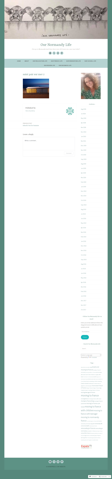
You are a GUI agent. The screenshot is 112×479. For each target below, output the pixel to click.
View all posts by (30, 111)
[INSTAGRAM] (58, 462)
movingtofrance (85, 399)
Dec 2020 (83, 145)
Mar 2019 (83, 232)
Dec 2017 (83, 300)
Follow (85, 337)
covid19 (94, 376)
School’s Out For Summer (31, 124)
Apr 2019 (83, 227)
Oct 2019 (83, 200)
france (85, 381)
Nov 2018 (83, 250)
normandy (83, 423)
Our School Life (90, 61)
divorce (89, 379)
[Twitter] (54, 53)
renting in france (99, 431)
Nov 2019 (83, 196)
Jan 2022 (83, 136)
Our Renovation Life (73, 61)
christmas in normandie (88, 376)
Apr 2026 (83, 123)
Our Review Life (49, 65)
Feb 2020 (83, 182)
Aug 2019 (83, 209)
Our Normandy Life (56, 45)
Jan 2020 (83, 186)
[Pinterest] (62, 53)
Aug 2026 (83, 109)
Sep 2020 (83, 159)
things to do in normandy (89, 435)
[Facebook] (50, 53)
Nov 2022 (83, 132)
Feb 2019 (83, 237)
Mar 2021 (83, 141)
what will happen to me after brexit (91, 440)
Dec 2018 (83, 246)
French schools (85, 383)
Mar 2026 (83, 127)
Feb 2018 (83, 291)
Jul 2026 (83, 114)
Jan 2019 (83, 241)
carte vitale (88, 374)
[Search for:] (92, 348)
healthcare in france (93, 383)
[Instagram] (58, 53)
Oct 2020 (83, 155)
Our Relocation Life (40, 61)
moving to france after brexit (95, 398)
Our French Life (56, 61)
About (27, 61)
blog (91, 367)
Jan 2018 (83, 296)
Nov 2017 (83, 305)
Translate (94, 357)
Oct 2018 (83, 255)
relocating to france (93, 426)
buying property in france (91, 372)
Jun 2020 (83, 168)
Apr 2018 (83, 282)
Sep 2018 (83, 259)
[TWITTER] (54, 462)
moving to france (90, 395)
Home (19, 61)
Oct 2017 (83, 310)
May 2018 (83, 278)
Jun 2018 (83, 273)
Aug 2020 (83, 164)
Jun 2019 (83, 218)
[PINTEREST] (62, 462)
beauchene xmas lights (85, 367)
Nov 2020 (83, 150)
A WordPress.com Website (55, 466)
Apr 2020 (83, 173)
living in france (89, 388)
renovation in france (91, 431)
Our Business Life (65, 65)
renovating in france (88, 428)
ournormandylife (85, 426)
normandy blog (89, 423)
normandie (99, 421)
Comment (68, 153)
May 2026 (83, 118)
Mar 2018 (83, 287)
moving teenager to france (88, 392)
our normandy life (97, 423)
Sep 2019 (83, 205)
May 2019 (83, 223)
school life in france (86, 433)
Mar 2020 (83, 177)
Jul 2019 (83, 214)
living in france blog (97, 388)
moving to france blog (87, 401)
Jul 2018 (83, 268)
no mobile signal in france (92, 421)
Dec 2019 (83, 191)
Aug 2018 (83, 264)
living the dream (84, 390)
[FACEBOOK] (50, 462)
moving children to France (94, 390)
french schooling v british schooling (94, 381)
